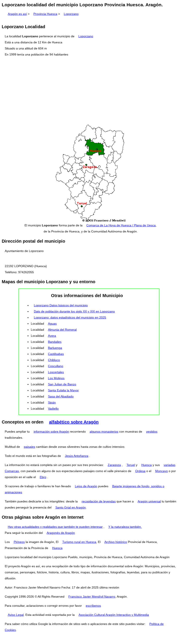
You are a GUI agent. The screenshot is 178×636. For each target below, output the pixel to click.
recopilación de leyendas (99, 501)
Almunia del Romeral (62, 329)
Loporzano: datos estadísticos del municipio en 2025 (70, 317)
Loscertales (56, 372)
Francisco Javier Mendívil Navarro (91, 596)
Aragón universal (149, 501)
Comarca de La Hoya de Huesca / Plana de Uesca (121, 225)
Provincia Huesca (45, 14)
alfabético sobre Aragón (74, 422)
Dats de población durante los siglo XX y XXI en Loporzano (74, 311)
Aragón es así (17, 14)
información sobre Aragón (51, 431)
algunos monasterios (104, 431)
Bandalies (54, 341)
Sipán (52, 402)
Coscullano (55, 366)
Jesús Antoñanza (76, 456)
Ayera (52, 335)
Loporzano (71, 14)
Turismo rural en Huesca (79, 542)
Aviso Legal (16, 614)
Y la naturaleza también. (125, 526)
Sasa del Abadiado (61, 396)
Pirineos (19, 542)
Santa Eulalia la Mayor (63, 390)
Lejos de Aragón (86, 486)
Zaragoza (114, 465)
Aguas (52, 323)
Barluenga (55, 348)
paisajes (29, 446)
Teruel (131, 465)
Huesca (146, 465)
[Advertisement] (89, 90)
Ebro (43, 477)
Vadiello (53, 408)
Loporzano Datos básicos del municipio (61, 305)
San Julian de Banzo (62, 384)
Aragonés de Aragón (61, 533)
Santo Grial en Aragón (70, 507)
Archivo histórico (115, 542)
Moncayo (161, 471)
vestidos (151, 431)
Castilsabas (56, 354)
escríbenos (93, 605)
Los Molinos (56, 378)
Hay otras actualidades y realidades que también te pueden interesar (55, 526)
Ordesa (140, 471)
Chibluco (54, 360)
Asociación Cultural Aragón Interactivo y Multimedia (114, 614)
